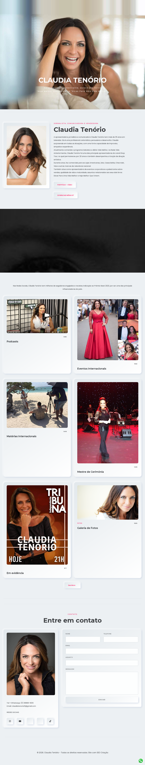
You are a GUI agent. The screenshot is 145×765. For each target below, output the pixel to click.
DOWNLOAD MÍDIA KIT (65, 195)
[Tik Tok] (50, 721)
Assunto (69, 657)
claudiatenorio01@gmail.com (24, 706)
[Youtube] (20, 721)
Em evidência (15, 573)
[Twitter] (30, 721)
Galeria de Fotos (88, 528)
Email (68, 645)
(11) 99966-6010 (27, 703)
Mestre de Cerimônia (90, 471)
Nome (68, 634)
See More (72, 585)
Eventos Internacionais (92, 368)
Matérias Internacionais (22, 436)
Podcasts (13, 341)
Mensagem (70, 669)
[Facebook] (40, 721)
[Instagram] (10, 721)
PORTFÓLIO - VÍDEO (64, 185)
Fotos (79, 523)
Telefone (107, 634)
